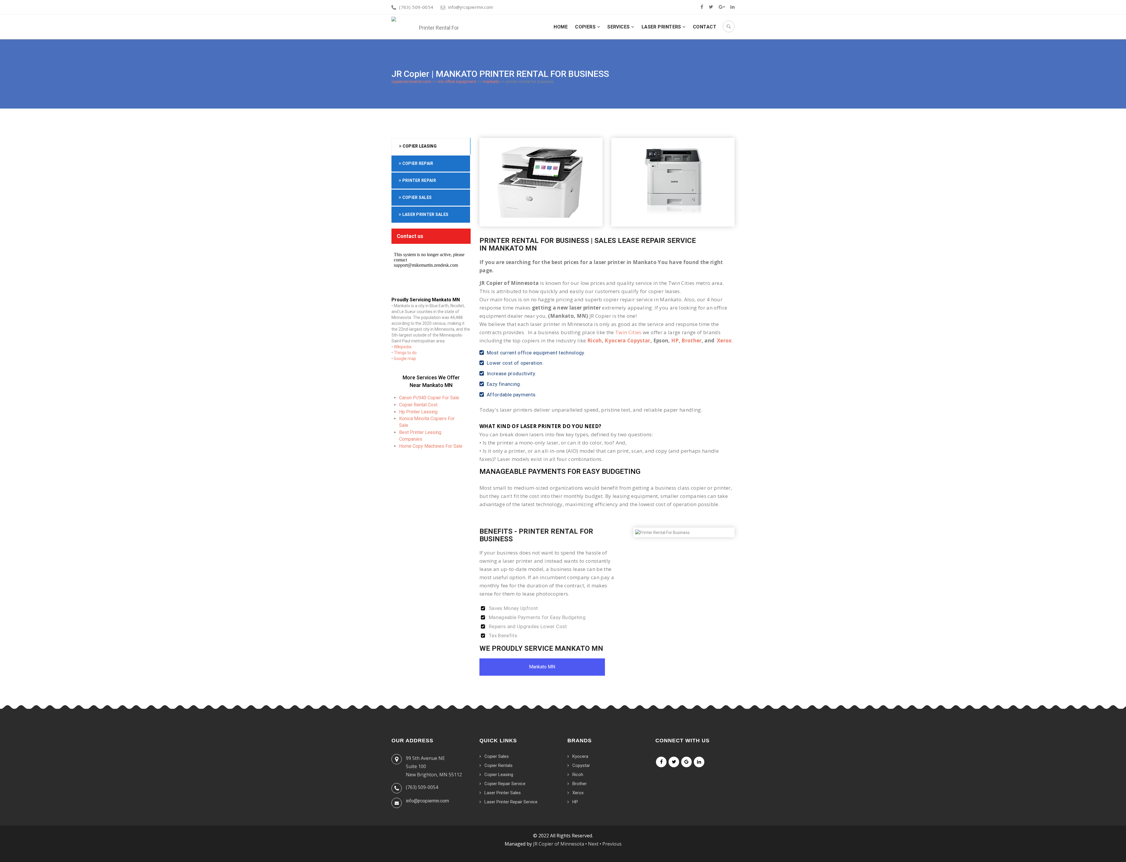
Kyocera (580, 756)
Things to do (405, 352)
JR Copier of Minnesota (558, 844)
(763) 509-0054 (416, 7)
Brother (691, 340)
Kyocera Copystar (627, 340)
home (561, 27)
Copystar (581, 765)
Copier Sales (416, 197)
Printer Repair (418, 180)
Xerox (724, 340)
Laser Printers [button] (662, 27)
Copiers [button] (586, 27)
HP (675, 340)
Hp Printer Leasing (418, 412)
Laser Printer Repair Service (510, 802)
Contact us (410, 236)
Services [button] (619, 27)
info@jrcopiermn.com (470, 7)
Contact (704, 27)
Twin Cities (628, 332)
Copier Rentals (498, 765)
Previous (612, 844)
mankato (491, 81)
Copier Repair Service (504, 783)
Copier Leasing (419, 146)
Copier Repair (417, 163)
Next (593, 844)
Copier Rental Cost (418, 405)
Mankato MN (542, 667)
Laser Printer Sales (424, 214)
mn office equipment (457, 81)
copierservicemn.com (411, 81)
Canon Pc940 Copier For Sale (429, 397)
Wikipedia (402, 346)
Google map (405, 358)
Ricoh (594, 340)
